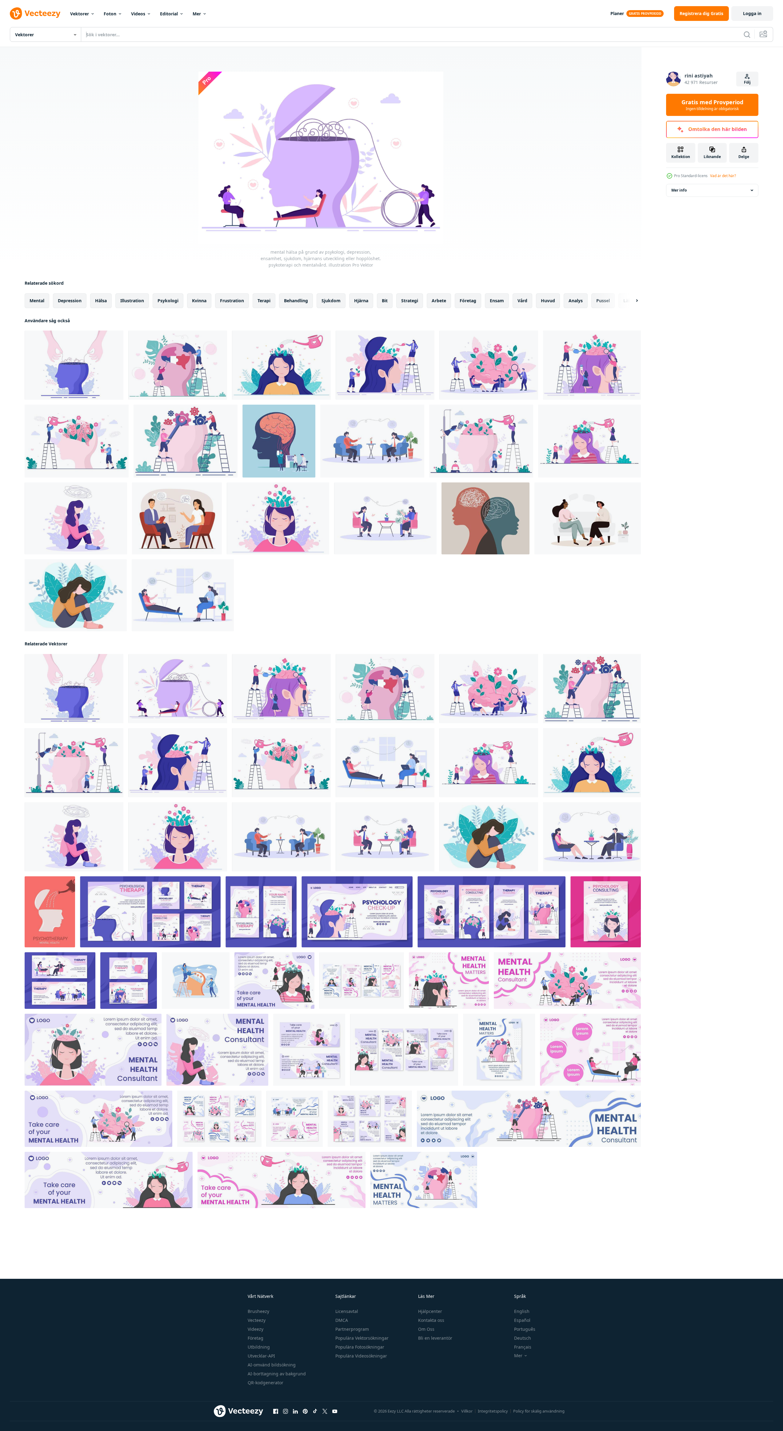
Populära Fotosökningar (359, 1347)
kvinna (199, 300)
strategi (409, 300)
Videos (138, 14)
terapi (264, 300)
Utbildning (259, 1347)
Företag (255, 1338)
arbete (439, 300)
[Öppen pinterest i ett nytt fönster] (305, 1411)
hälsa (101, 300)
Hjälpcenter (430, 1311)
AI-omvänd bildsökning (272, 1365)
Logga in (752, 13)
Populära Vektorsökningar (362, 1338)
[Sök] (747, 34)
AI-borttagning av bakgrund (277, 1374)
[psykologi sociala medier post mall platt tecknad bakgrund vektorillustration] (150, 911)
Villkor (467, 1411)
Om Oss (426, 1329)
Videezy (255, 1329)
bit (385, 300)
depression (70, 300)
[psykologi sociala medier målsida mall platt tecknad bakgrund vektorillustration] (357, 911)
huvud (548, 300)
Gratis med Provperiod (712, 104)
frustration (232, 300)
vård (522, 300)
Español (522, 1320)
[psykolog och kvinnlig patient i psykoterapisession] (177, 518)
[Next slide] (631, 300)
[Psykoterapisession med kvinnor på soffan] (587, 518)
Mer (197, 14)
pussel (603, 300)
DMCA (341, 1320)
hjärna (361, 300)
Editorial (169, 14)
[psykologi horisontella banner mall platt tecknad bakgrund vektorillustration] (60, 980)
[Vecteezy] (35, 13)
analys (576, 300)
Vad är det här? (723, 175)
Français (522, 1347)
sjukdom (331, 300)
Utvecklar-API (261, 1356)
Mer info (679, 190)
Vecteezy (257, 1320)
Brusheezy (258, 1311)
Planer (617, 13)
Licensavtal (346, 1311)
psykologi (168, 300)
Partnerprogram (352, 1329)
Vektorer (79, 14)
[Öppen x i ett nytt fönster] (324, 1411)
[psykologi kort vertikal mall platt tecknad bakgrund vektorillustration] (261, 911)
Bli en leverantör (435, 1338)
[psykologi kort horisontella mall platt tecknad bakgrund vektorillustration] (128, 980)
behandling (296, 300)
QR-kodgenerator (265, 1382)
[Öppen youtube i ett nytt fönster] (334, 1411)
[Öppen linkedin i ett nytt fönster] (295, 1411)
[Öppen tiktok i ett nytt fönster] (315, 1411)
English (521, 1311)
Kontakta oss (431, 1320)
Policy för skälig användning (539, 1411)
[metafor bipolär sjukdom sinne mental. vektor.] (485, 518)
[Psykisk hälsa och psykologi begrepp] (278, 441)
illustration (132, 300)
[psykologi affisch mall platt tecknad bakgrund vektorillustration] (605, 911)
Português (524, 1329)
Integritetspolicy (493, 1411)
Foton (110, 14)
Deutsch (522, 1338)
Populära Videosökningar (361, 1356)
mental (37, 300)
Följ (747, 82)
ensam (497, 300)
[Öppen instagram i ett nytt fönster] (285, 1411)
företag (468, 300)
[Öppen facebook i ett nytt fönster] (275, 1411)
